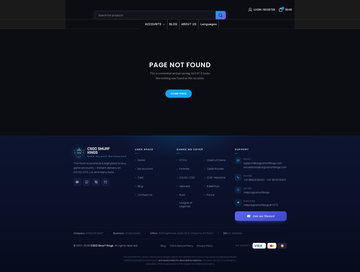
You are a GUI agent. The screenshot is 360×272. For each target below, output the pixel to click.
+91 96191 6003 (276, 180)
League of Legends (185, 204)
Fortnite (184, 168)
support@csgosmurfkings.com (263, 163)
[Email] (105, 182)
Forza (210, 195)
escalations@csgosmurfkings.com (265, 167)
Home (141, 160)
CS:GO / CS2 (187, 177)
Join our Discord (263, 216)
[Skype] (96, 182)
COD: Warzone (216, 177)
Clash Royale (215, 168)
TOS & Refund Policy (181, 245)
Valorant (184, 186)
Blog (140, 186)
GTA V (183, 160)
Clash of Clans (216, 160)
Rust (182, 195)
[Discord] (77, 182)
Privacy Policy (205, 245)
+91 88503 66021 (254, 180)
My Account (145, 168)
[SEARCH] (221, 15)
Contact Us (145, 195)
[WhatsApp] (86, 182)
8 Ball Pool (213, 186)
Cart (140, 177)
